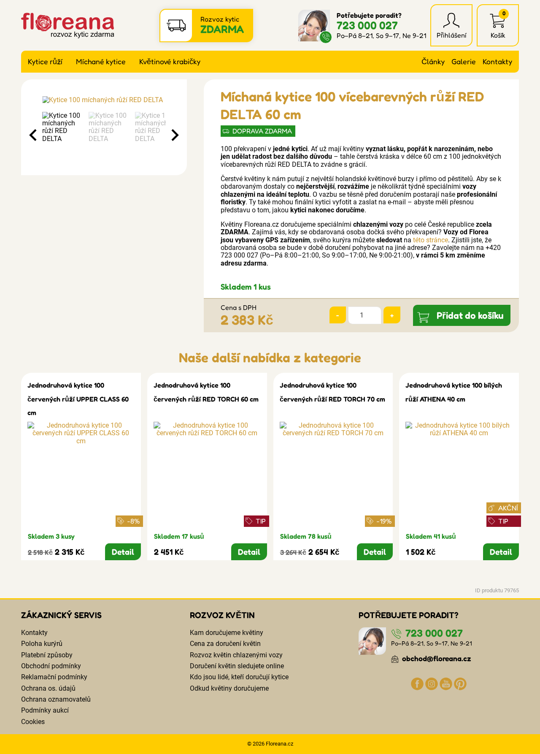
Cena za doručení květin (225, 644)
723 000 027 (367, 25)
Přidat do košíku (470, 315)
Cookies (33, 722)
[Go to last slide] (33, 135)
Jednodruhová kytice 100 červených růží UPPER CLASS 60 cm (78, 399)
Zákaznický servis (61, 615)
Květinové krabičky (169, 61)
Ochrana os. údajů (48, 688)
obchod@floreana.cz (435, 658)
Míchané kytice (101, 61)
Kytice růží (45, 61)
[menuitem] (63, 135)
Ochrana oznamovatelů (56, 699)
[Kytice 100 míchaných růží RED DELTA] (104, 100)
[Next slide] (174, 135)
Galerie (463, 61)
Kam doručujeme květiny (226, 633)
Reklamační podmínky (54, 677)
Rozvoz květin (222, 615)
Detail (123, 552)
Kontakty (497, 61)
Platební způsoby (47, 655)
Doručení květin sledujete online (237, 666)
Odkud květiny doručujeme (229, 688)
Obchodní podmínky (51, 666)
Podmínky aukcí (45, 710)
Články (433, 61)
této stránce (430, 240)
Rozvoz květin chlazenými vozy (236, 655)
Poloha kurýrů (41, 644)
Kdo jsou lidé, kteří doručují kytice (239, 677)
